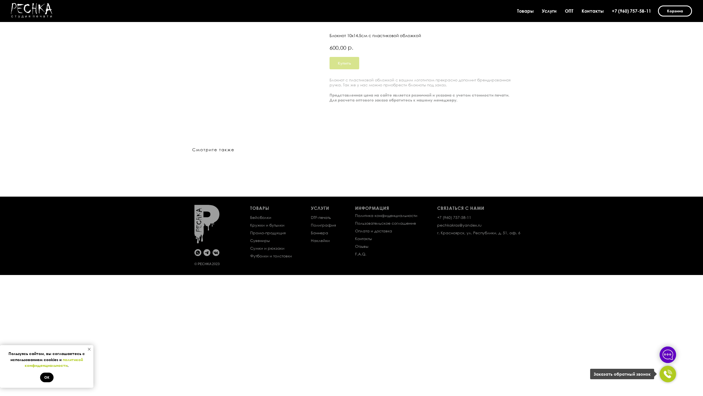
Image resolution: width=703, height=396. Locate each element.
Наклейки (320, 240)
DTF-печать (321, 217)
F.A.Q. (360, 254)
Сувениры (260, 240)
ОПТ (569, 11)
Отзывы (361, 246)
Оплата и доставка (373, 231)
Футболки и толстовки (271, 256)
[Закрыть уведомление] (89, 349)
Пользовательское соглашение (385, 223)
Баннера (319, 232)
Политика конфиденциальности (386, 215)
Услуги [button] (549, 11)
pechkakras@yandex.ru (459, 225)
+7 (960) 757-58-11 (631, 11)
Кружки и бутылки (267, 225)
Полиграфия (323, 225)
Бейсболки (260, 217)
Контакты (593, 11)
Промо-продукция (268, 232)
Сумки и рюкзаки (267, 248)
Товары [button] (525, 11)
